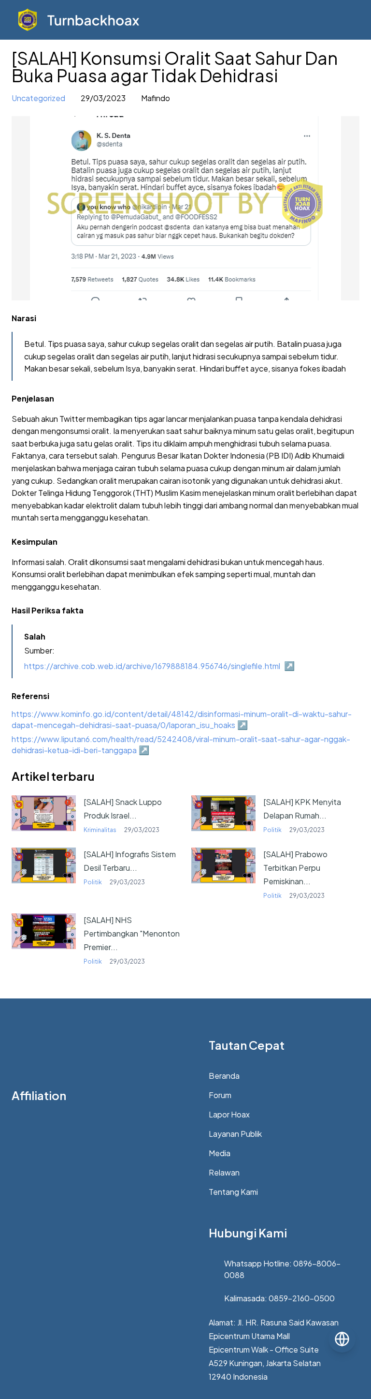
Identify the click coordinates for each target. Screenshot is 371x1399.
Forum (220, 1095)
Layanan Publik (235, 1134)
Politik (272, 829)
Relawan (224, 1172)
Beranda (224, 1076)
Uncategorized (38, 98)
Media (219, 1153)
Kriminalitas (100, 829)
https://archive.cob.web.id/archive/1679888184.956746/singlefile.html (152, 666)
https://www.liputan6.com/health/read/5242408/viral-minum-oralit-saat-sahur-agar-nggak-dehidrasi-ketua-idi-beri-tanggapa (181, 745)
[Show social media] (342, 1339)
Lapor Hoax (229, 1114)
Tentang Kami (233, 1192)
